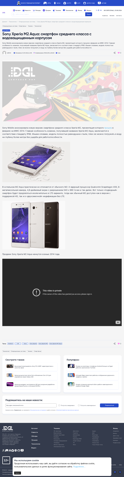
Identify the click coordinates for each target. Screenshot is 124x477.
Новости (28, 10)
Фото (69, 3)
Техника (58, 10)
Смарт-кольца (77, 440)
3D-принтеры (57, 431)
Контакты (119, 15)
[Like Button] (118, 52)
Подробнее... (79, 466)
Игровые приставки (59, 435)
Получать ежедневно (68, 405)
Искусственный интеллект (30, 3)
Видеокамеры (58, 433)
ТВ (73, 442)
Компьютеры (76, 435)
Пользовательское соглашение (10, 472)
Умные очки (95, 442)
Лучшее (48, 10)
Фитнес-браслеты (59, 444)
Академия (116, 431)
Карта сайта (112, 465)
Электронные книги (59, 446)
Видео (89, 10)
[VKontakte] (101, 10)
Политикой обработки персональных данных (67, 410)
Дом (93, 433)
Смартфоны (22, 26)
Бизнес (115, 433)
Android (10, 343)
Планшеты (57, 439)
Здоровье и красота (116, 438)
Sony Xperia (33, 343)
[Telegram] (98, 10)
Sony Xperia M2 (43, 343)
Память (75, 437)
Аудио (94, 431)
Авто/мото (76, 431)
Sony (25, 343)
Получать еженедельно (88, 405)
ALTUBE (104, 3)
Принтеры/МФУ (77, 439)
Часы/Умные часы (97, 444)
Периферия (95, 437)
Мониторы (95, 435)
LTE (18, 343)
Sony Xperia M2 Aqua (56, 343)
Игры (49, 3)
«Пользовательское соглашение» (38, 410)
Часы (58, 3)
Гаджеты (75, 433)
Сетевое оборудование (60, 440)
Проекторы (95, 439)
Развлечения (116, 442)
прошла (108, 127)
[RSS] (96, 10)
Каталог (18, 10)
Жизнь (80, 10)
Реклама (112, 15)
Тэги (120, 465)
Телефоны (56, 442)
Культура (115, 440)
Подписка (105, 15)
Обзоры (38, 10)
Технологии (69, 10)
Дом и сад (116, 435)
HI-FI (78, 3)
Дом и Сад (91, 3)
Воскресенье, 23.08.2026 (113, 10)
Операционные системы (10, 26)
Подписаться (109, 405)
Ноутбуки (56, 437)
